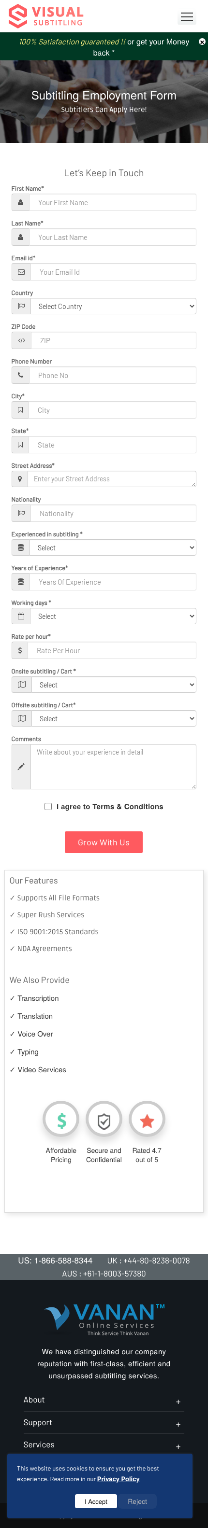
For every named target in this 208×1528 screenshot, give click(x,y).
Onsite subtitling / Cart (44, 671)
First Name (28, 188)
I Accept (96, 1501)
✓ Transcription (34, 998)
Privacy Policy (118, 1478)
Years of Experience (40, 568)
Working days (31, 602)
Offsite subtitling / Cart (44, 705)
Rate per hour (31, 636)
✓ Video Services (38, 1070)
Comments (26, 739)
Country (22, 292)
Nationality (26, 499)
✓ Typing (24, 1052)
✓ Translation (31, 1016)
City (18, 396)
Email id (23, 258)
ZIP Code (24, 326)
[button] (187, 17)
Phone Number (32, 361)
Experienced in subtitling (47, 534)
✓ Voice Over (31, 1034)
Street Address (33, 465)
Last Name (28, 223)
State (20, 431)
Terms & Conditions (127, 806)
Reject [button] (137, 1501)
